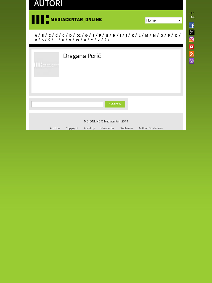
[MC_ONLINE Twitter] (190, 32)
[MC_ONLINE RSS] (190, 54)
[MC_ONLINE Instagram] (190, 40)
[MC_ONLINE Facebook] (190, 25)
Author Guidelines (151, 128)
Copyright (72, 128)
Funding (89, 128)
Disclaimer (126, 128)
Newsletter (107, 128)
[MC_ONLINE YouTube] (190, 46)
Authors (55, 128)
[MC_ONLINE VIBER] (190, 61)
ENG (192, 17)
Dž (78, 35)
